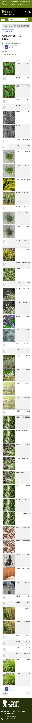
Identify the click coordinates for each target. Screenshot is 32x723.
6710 (18, 660)
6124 (18, 513)
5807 (18, 444)
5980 (18, 541)
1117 (18, 486)
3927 (18, 527)
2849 (18, 642)
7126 (18, 350)
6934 (18, 602)
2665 (18, 568)
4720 (18, 283)
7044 (18, 596)
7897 (18, 263)
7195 (18, 648)
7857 (18, 179)
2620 (18, 165)
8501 (18, 100)
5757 (18, 269)
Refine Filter (8, 31)
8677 (18, 343)
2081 (18, 555)
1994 (18, 330)
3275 (18, 622)
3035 (18, 77)
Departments (7, 26)
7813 (18, 383)
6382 (18, 500)
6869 (18, 316)
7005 (18, 302)
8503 (18, 417)
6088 (18, 206)
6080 (18, 106)
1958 (18, 212)
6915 (18, 63)
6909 (18, 126)
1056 (18, 458)
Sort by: (4, 51)
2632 (18, 193)
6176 (18, 608)
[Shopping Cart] (25, 12)
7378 (18, 145)
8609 (18, 472)
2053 (18, 431)
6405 (18, 654)
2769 (18, 86)
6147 (18, 151)
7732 (18, 356)
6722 (18, 289)
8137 (18, 397)
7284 (18, 226)
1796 (18, 249)
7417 (18, 369)
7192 (18, 582)
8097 (18, 411)
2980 (18, 240)
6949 (18, 112)
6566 (18, 635)
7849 (18, 139)
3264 (18, 673)
